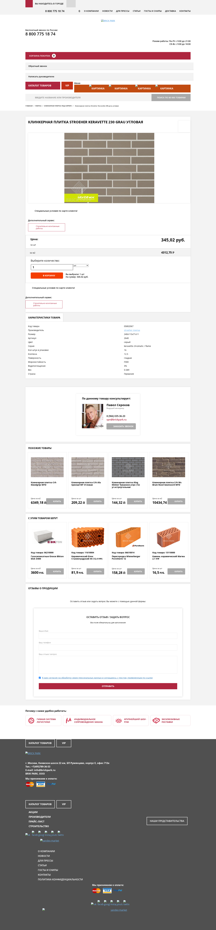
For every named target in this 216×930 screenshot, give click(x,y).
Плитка (38, 106)
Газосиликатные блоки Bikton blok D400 (47, 557)
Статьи (136, 11)
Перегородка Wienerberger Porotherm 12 (126, 557)
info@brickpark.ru (45, 770)
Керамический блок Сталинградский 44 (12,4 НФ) (86, 557)
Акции (33, 812)
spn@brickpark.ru (117, 419)
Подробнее (47, 474)
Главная (29, 106)
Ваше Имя (43, 631)
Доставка (170, 11)
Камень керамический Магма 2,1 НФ (168, 557)
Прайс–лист (36, 821)
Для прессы (122, 11)
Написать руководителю (41, 76)
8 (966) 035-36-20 (116, 416)
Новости (107, 11)
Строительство (39, 826)
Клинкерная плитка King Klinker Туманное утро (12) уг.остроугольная (126, 484)
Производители (40, 816)
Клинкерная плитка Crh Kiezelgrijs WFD (43, 483)
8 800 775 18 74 (54, 11)
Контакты (185, 11)
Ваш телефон (45, 642)
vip (67, 85)
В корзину (49, 275)
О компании (91, 11)
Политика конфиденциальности (60, 879)
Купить (57, 501)
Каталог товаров (40, 743)
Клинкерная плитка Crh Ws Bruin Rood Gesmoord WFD (166, 483)
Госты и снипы (153, 11)
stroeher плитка (132, 330)
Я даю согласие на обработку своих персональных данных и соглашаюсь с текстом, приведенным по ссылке (97, 677)
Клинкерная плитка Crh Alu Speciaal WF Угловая (86, 483)
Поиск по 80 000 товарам (171, 97)
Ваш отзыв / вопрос (48, 654)
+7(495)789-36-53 (40, 766)
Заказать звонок (123, 426)
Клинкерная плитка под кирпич (58, 106)
